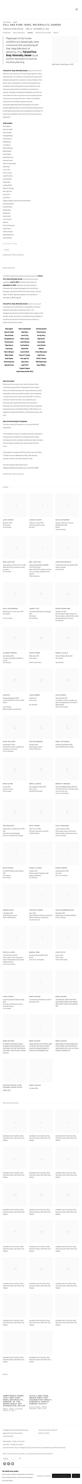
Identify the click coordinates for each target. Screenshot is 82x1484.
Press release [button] (19, 33)
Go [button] (20, 1458)
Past (15, 22)
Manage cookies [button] (44, 1476)
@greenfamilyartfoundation (13, 1433)
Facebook (8, 1463)
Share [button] (7, 249)
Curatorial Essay (10, 243)
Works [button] (30, 33)
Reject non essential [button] (61, 1476)
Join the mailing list (12, 1463)
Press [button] (56, 33)
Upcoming (7, 22)
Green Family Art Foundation (16, 9)
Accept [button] (75, 1476)
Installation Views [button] (43, 33)
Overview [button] (7, 33)
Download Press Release (13, 255)
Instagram (4, 1463)
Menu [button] (76, 9)
